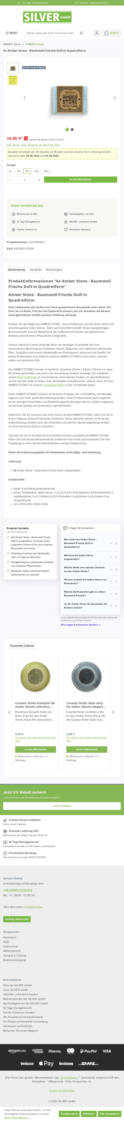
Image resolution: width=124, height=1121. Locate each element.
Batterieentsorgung (14, 960)
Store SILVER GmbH (15, 990)
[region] (62, 97)
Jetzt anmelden (61, 806)
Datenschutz (10, 946)
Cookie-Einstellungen (62, 1090)
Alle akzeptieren (109, 1113)
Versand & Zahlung (14, 955)
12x (36, 171)
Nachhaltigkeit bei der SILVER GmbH (25, 1003)
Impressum (9, 937)
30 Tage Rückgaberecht (17, 1008)
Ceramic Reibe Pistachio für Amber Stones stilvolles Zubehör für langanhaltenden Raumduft (35, 705)
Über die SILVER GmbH (17, 985)
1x (10, 171)
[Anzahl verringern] (10, 180)
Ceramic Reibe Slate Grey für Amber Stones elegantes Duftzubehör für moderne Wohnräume (86, 705)
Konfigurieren (69, 1113)
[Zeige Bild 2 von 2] (72, 129)
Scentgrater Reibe (53, 385)
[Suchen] (81, 33)
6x (27, 171)
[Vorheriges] (24, 97)
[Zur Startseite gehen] (47, 17)
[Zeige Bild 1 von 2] (67, 129)
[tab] (17, 269)
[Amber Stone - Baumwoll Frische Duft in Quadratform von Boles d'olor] (70, 98)
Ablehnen (89, 1113)
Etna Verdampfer (27, 377)
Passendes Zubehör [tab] (22, 645)
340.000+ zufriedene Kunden (20, 994)
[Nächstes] (114, 97)
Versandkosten (69, 1077)
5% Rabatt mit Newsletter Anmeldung (25, 1021)
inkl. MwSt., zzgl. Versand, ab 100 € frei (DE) (33, 145)
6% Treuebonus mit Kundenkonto (23, 1017)
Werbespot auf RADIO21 (18, 1026)
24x (46, 171)
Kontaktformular (32, 907)
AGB (6, 942)
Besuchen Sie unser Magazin (20, 1030)
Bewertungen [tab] (54, 269)
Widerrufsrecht (12, 951)
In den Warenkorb (80, 179)
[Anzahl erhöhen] (39, 180)
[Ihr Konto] (97, 33)
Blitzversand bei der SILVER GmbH (24, 999)
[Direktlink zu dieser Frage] (116, 543)
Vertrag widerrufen (17, 919)
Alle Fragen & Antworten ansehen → (81, 624)
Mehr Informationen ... (17, 1117)
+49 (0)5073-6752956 (17, 890)
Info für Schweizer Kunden (19, 1012)
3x (18, 171)
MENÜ (13, 33)
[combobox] (52, 33)
